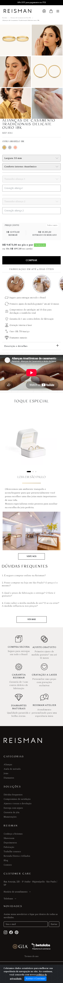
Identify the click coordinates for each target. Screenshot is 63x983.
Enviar (54, 924)
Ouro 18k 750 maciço (19, 331)
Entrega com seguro (13, 808)
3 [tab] (36, 472)
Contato (8, 864)
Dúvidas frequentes (13, 794)
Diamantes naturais (18, 337)
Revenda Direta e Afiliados (17, 856)
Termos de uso (31, 956)
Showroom (9, 838)
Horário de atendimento (16, 891)
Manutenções (10, 816)
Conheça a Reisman (13, 833)
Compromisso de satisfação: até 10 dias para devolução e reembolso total (30, 311)
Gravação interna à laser (20, 325)
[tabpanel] (31, 439)
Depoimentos (10, 842)
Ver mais (31, 619)
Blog (6, 860)
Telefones (8, 898)
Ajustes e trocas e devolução (17, 803)
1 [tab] (27, 472)
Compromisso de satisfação (17, 799)
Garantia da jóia (11, 812)
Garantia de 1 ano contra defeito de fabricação (31, 319)
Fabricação (9, 847)
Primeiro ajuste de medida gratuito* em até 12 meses (34, 304)
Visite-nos (31, 556)
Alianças (8, 764)
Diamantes (9, 777)
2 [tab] (33, 472)
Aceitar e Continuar (35, 978)
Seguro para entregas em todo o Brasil (27, 297)
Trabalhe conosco (12, 851)
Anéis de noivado (12, 769)
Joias (6, 773)
